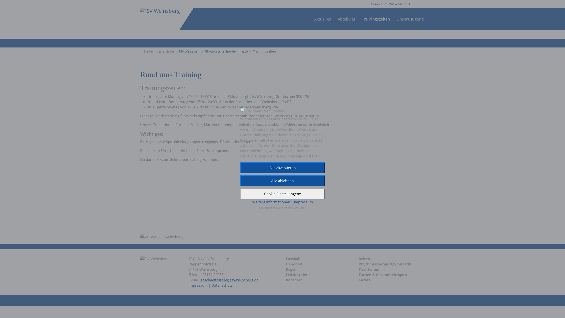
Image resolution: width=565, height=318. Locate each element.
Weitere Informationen (271, 202)
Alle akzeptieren (282, 167)
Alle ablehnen (282, 180)
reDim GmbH (298, 207)
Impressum (303, 202)
